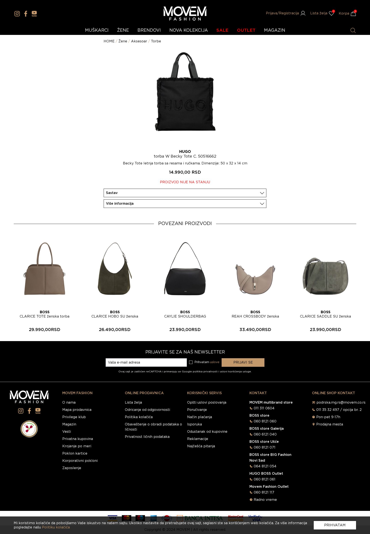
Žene (122, 41)
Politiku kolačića (56, 527)
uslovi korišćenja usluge (235, 371)
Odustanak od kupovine (207, 431)
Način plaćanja (199, 417)
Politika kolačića (139, 417)
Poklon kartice (74, 453)
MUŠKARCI (97, 30)
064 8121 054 (265, 466)
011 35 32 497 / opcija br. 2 (339, 410)
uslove (214, 362)
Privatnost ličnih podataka (147, 437)
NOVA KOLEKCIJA (188, 30)
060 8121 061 (264, 479)
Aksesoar (139, 41)
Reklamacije (197, 439)
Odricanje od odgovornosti (147, 410)
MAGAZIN (274, 30)
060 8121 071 (264, 447)
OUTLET (246, 30)
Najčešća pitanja (201, 446)
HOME (109, 41)
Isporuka (194, 424)
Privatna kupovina (77, 439)
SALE (222, 30)
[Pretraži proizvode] (353, 30)
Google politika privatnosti (200, 371)
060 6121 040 (265, 434)
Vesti (66, 431)
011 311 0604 (264, 408)
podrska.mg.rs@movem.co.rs (341, 402)
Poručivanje (197, 410)
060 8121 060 (265, 421)
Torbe (156, 41)
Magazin (69, 424)
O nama (69, 402)
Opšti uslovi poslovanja (206, 402)
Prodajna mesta (329, 424)
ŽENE (123, 30)
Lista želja (133, 402)
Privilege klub (74, 417)
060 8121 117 (264, 492)
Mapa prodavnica (76, 410)
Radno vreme (265, 499)
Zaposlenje (71, 468)
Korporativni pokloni (80, 460)
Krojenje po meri (76, 446)
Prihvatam (335, 525)
